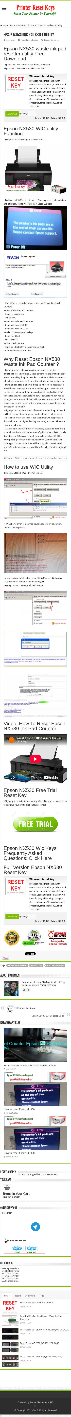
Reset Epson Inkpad (19, 25)
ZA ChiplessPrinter (10, 1281)
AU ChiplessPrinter (10, 1268)
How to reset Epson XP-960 (19, 1109)
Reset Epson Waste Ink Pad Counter (36, 1302)
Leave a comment (51, 40)
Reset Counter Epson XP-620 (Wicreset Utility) (30, 1065)
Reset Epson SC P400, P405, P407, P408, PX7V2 (41, 1356)
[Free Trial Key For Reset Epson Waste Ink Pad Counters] (10, 1320)
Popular (6, 1295)
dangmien (10, 40)
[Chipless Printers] (36, 10)
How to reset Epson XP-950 (19, 1153)
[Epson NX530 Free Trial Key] (35, 824)
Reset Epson (36, 965)
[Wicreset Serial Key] (15, 83)
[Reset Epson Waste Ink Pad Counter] (10, 1306)
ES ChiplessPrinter (10, 1273)
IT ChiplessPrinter (10, 1278)
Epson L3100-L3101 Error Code (48, 1014)
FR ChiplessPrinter (10, 1276)
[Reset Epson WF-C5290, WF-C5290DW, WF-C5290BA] (10, 1334)
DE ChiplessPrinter (10, 1271)
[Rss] (35, 1406)
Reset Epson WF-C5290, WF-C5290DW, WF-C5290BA (44, 1329)
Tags (41, 1295)
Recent (18, 1295)
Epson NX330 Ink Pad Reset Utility (21, 1008)
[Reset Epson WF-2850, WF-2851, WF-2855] (10, 1347)
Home (5, 25)
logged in (34, 1174)
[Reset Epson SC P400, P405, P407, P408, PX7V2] (10, 1361)
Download (45, 64)
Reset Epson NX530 (55, 965)
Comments (30, 1295)
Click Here (57, 578)
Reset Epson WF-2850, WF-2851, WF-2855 (39, 1343)
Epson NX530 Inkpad (17, 965)
